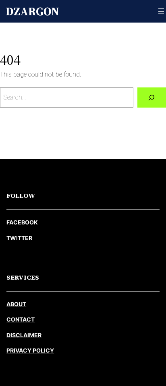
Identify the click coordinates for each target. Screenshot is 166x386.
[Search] (151, 97)
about (16, 304)
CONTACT (20, 319)
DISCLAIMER (24, 335)
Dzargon (32, 11)
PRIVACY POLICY (30, 350)
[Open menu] (161, 11)
